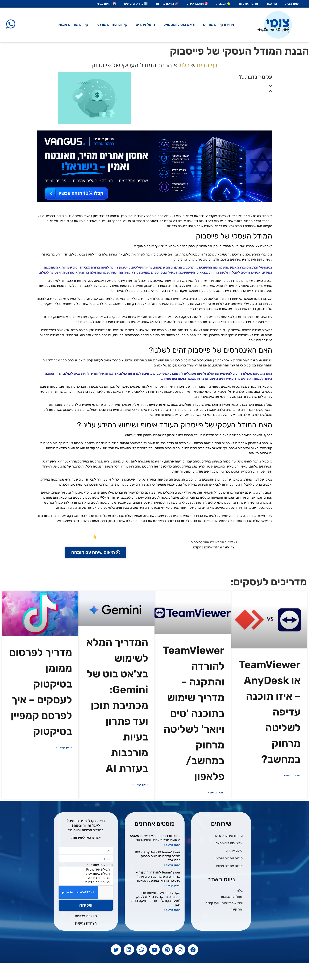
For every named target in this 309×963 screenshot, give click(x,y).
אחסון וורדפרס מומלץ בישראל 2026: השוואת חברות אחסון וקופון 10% (155, 838)
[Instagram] (180, 949)
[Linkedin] (129, 949)
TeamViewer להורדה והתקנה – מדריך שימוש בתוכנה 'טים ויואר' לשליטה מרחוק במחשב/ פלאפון (193, 713)
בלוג (184, 65)
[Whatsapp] (141, 949)
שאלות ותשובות (232, 897)
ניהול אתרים (145, 24)
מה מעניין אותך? (101, 865)
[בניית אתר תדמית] (86, 882)
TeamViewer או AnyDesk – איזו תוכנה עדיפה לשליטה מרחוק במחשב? (157, 856)
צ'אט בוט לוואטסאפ (179, 24)
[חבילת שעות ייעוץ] (86, 874)
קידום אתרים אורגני (112, 24)
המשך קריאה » (292, 775)
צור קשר (237, 909)
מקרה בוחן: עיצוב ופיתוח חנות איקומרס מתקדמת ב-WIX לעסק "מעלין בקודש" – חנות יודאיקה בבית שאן (155, 899)
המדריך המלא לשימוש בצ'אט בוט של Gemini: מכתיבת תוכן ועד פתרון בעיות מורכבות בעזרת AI (117, 705)
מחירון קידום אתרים (218, 24)
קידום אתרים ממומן (73, 24)
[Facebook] (193, 949)
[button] (214, 85)
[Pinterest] (167, 949)
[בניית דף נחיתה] (86, 878)
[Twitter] (116, 949)
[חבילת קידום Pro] (86, 869)
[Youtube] (154, 949)
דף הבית (207, 65)
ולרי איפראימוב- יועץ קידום (224, 903)
